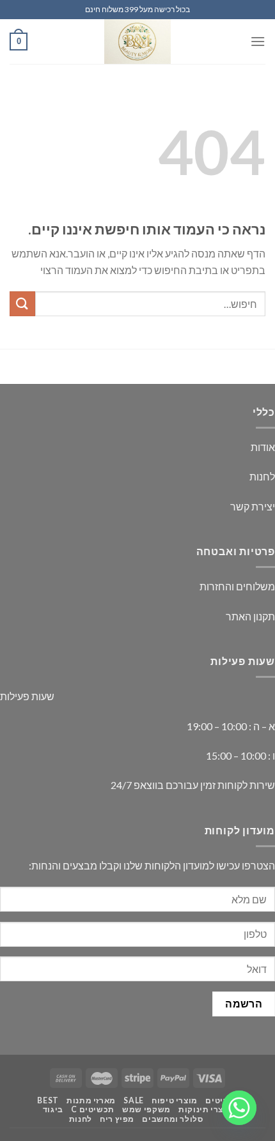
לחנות (262, 476)
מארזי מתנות (91, 1100)
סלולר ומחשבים (172, 1119)
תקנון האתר (250, 616)
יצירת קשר (252, 506)
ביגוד (53, 1109)
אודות (263, 447)
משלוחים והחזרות (237, 586)
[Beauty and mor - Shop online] (137, 41)
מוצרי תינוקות (205, 1109)
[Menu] (257, 41)
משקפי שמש (146, 1109)
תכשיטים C (92, 1109)
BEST (47, 1100)
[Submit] (22, 303)
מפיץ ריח (117, 1119)
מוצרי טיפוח (175, 1100)
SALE (133, 1100)
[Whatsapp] (239, 1108)
